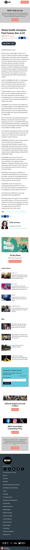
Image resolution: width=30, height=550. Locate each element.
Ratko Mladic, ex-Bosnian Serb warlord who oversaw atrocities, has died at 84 (20, 336)
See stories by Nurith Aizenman (18, 228)
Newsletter (5, 481)
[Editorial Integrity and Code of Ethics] (15, 398)
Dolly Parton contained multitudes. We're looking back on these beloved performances (20, 357)
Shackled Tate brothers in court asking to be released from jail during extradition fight (19, 276)
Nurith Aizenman (10, 36)
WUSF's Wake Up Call (15, 10)
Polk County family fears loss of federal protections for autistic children (20, 310)
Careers (5, 491)
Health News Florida (16, 306)
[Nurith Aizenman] (4, 224)
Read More (15, 409)
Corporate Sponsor (7, 519)
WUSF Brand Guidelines (8, 531)
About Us (5, 475)
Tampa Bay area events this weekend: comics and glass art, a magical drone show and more (20, 287)
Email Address (7, 378)
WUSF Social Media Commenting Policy (15, 427)
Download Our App (7, 522)
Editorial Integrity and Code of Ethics (15, 405)
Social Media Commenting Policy (10, 487)
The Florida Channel (7, 497)
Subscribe (15, 20)
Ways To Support (7, 525)
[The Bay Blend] (15, 244)
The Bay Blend (15, 255)
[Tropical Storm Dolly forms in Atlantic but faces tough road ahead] (6, 298)
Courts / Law (14, 272)
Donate (25, 2)
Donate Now (15, 448)
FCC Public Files (6, 503)
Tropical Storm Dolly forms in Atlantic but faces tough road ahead (19, 299)
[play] (2, 548)
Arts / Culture (14, 284)
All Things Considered (20, 211)
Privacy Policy (6, 528)
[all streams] (28, 548)
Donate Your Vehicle (7, 515)
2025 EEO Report (7, 509)
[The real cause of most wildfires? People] (6, 348)
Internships (5, 494)
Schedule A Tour (6, 534)
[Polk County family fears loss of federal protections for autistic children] (6, 309)
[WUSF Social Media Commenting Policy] (15, 420)
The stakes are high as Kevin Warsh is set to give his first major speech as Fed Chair (19, 325)
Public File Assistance (8, 506)
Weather (13, 295)
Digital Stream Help (7, 512)
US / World (8, 211)
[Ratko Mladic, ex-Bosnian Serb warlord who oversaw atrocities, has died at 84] (6, 337)
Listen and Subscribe (15, 261)
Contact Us (5, 478)
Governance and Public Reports (10, 500)
